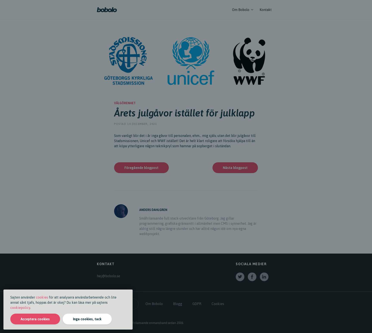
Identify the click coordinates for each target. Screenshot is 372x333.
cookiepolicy (20, 308)
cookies (42, 297)
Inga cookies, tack (87, 319)
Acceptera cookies (35, 319)
